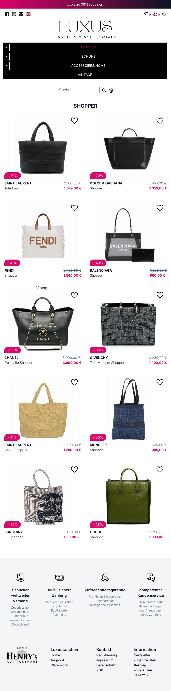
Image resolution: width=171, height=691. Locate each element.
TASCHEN (88, 47)
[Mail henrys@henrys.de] (21, 15)
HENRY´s (141, 675)
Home (55, 655)
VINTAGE (85, 75)
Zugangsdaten (145, 660)
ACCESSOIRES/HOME (88, 65)
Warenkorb (59, 665)
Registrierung (106, 655)
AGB (99, 670)
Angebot (57, 660)
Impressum (104, 660)
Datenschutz (106, 665)
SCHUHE (88, 56)
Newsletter (142, 655)
